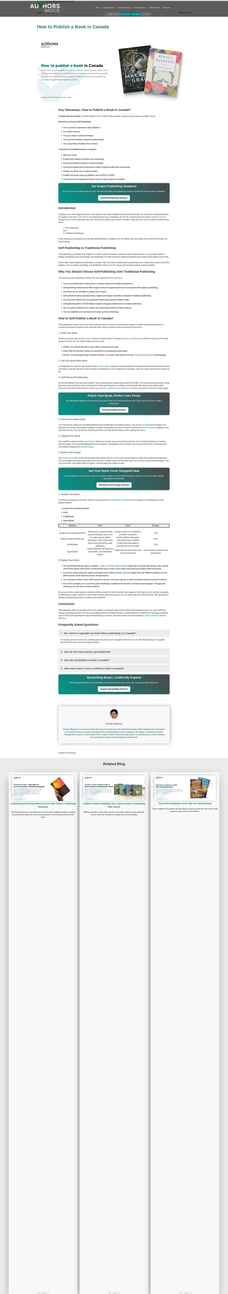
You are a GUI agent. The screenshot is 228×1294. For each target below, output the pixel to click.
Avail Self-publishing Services (114, 198)
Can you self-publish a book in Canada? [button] (86, 660)
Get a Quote (136, 14)
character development (143, 355)
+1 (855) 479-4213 (113, 14)
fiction (125, 338)
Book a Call (125, 14)
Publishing (71, 753)
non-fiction (133, 338)
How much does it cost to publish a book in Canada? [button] (94, 668)
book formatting (87, 447)
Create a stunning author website (113, 566)
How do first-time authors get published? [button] (87, 652)
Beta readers (104, 366)
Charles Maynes (70, 729)
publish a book (158, 217)
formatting (146, 425)
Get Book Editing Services (114, 410)
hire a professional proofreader (116, 388)
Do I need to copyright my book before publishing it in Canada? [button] (100, 633)
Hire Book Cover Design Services (114, 485)
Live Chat (146, 14)
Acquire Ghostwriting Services (114, 689)
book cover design (70, 458)
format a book (148, 428)
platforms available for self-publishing (118, 500)
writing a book (84, 338)
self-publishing (116, 278)
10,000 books (82, 217)
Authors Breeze (150, 616)
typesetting (88, 441)
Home (98, 8)
